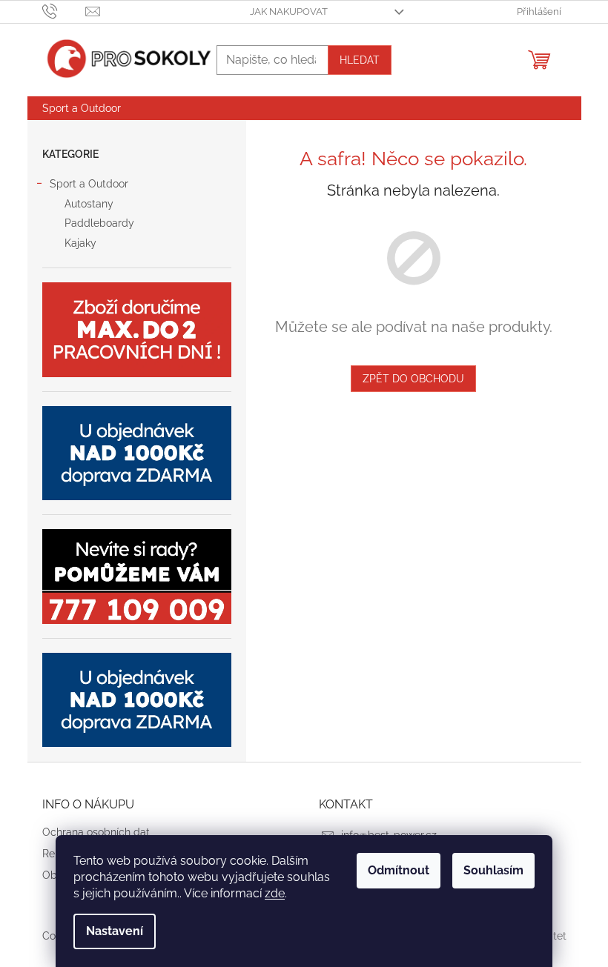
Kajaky (80, 243)
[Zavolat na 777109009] (64, 10)
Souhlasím (493, 870)
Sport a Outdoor (89, 184)
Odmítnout (398, 870)
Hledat (360, 60)
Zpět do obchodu (413, 379)
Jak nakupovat (289, 11)
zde (275, 893)
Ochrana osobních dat (96, 832)
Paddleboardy (99, 223)
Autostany (89, 204)
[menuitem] (81, 108)
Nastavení (114, 931)
